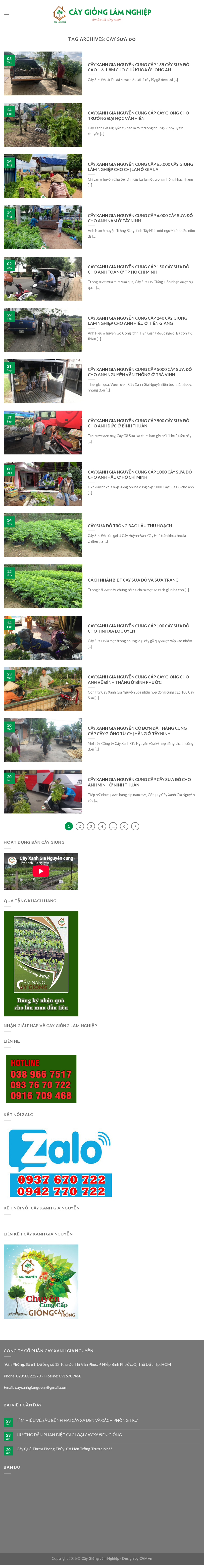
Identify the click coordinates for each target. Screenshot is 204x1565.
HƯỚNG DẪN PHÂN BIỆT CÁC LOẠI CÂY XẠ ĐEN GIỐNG (69, 1434)
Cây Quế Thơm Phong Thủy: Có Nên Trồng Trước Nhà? (64, 1448)
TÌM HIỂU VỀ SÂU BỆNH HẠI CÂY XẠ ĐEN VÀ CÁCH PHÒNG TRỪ (77, 1420)
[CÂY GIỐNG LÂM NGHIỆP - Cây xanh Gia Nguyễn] (102, 14)
